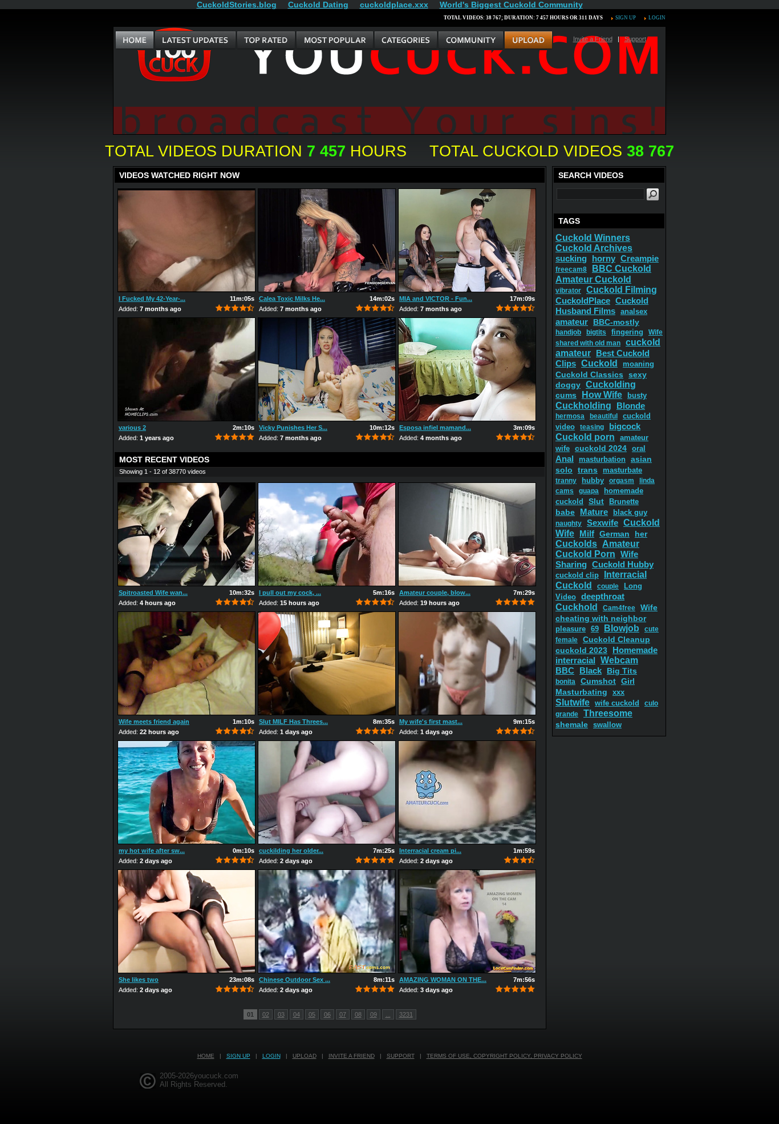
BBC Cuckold (621, 268)
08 (358, 1014)
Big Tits (622, 670)
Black (590, 670)
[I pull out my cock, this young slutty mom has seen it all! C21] (326, 534)
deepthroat (602, 596)
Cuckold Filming (621, 290)
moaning (638, 364)
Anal (564, 459)
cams (564, 491)
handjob (568, 332)
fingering (627, 332)
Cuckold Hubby (623, 564)
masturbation (602, 459)
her (641, 533)
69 (595, 629)
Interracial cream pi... (430, 850)
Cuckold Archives (593, 248)
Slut (596, 501)
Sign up (625, 18)
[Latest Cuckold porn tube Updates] (195, 40)
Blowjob (621, 628)
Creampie (639, 258)
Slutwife (572, 702)
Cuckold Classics (589, 374)
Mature (594, 512)
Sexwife (602, 522)
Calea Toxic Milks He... (292, 298)
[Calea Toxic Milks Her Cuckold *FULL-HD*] (326, 240)
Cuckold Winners (592, 238)
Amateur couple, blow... (434, 592)
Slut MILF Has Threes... (293, 721)
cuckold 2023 (581, 650)
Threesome (607, 713)
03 (281, 1014)
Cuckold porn (585, 437)
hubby (593, 480)
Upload (305, 1056)
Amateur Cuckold (593, 279)
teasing (592, 427)
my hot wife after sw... (152, 850)
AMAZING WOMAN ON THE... (442, 979)
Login (657, 18)
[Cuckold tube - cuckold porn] (135, 40)
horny (603, 258)
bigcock (624, 426)
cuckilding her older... (291, 850)
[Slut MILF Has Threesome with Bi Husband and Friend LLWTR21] (326, 663)
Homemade (635, 650)
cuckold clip (577, 575)
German (614, 533)
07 (342, 1014)
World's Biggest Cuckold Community (511, 4)
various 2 (132, 427)
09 (373, 1014)
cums (566, 395)
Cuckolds (576, 544)
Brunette (624, 501)
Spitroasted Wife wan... (153, 592)
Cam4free (619, 608)
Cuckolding (611, 384)
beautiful (604, 416)
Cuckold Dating (318, 4)
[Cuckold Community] (470, 40)
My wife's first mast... (430, 721)
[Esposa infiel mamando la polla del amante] (467, 369)
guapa (589, 491)
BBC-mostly (616, 322)
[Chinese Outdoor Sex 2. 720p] (326, 921)
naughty (568, 523)
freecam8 (571, 269)
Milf (586, 533)
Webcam (619, 660)
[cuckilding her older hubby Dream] (326, 792)
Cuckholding (583, 405)
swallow (607, 724)
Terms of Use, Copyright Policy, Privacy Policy (504, 1056)
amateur (571, 322)
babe (565, 512)
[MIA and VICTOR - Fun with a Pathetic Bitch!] (467, 240)
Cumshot (598, 681)
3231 (406, 1014)
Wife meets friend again (154, 721)
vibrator (568, 291)
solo (564, 469)
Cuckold (599, 363)
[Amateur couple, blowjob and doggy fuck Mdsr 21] (467, 534)
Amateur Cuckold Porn (597, 549)
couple (608, 586)
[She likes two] (186, 921)
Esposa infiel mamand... (435, 427)
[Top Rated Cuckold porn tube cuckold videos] (265, 40)
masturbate (622, 470)
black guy (630, 512)
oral (639, 448)
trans (588, 469)
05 (312, 1014)
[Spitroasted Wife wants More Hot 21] (186, 534)
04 (296, 1014)
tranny (566, 481)
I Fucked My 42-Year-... (152, 298)
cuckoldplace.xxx (394, 4)
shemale (571, 724)
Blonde (630, 405)
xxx (618, 692)
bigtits (596, 332)
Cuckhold (576, 607)
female (566, 640)
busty (637, 395)
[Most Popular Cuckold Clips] (334, 40)
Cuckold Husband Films (601, 306)
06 (327, 1014)
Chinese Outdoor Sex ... (294, 979)
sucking (571, 258)
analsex (633, 311)
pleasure (570, 629)
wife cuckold (617, 703)
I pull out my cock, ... (290, 592)
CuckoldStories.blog (237, 4)
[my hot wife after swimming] (186, 792)
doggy (568, 384)
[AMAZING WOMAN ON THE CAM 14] (467, 921)
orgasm (621, 481)
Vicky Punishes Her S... (293, 427)
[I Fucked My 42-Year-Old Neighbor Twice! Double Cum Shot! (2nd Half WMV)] (186, 240)
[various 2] (186, 369)
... (388, 1014)
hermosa (570, 416)
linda (647, 481)
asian (641, 459)
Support (635, 38)
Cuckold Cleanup (616, 639)
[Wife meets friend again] (186, 663)
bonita (565, 682)
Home (205, 1056)
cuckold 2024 (601, 448)
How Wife (602, 395)
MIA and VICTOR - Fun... (435, 298)
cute (651, 629)
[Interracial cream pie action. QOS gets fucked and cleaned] (467, 792)
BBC (564, 670)
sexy (637, 374)
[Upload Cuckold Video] (528, 40)
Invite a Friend (592, 38)
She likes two (139, 979)
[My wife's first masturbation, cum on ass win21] (467, 663)
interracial (575, 660)
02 (265, 1014)
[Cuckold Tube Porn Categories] (405, 40)
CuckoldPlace (582, 300)
